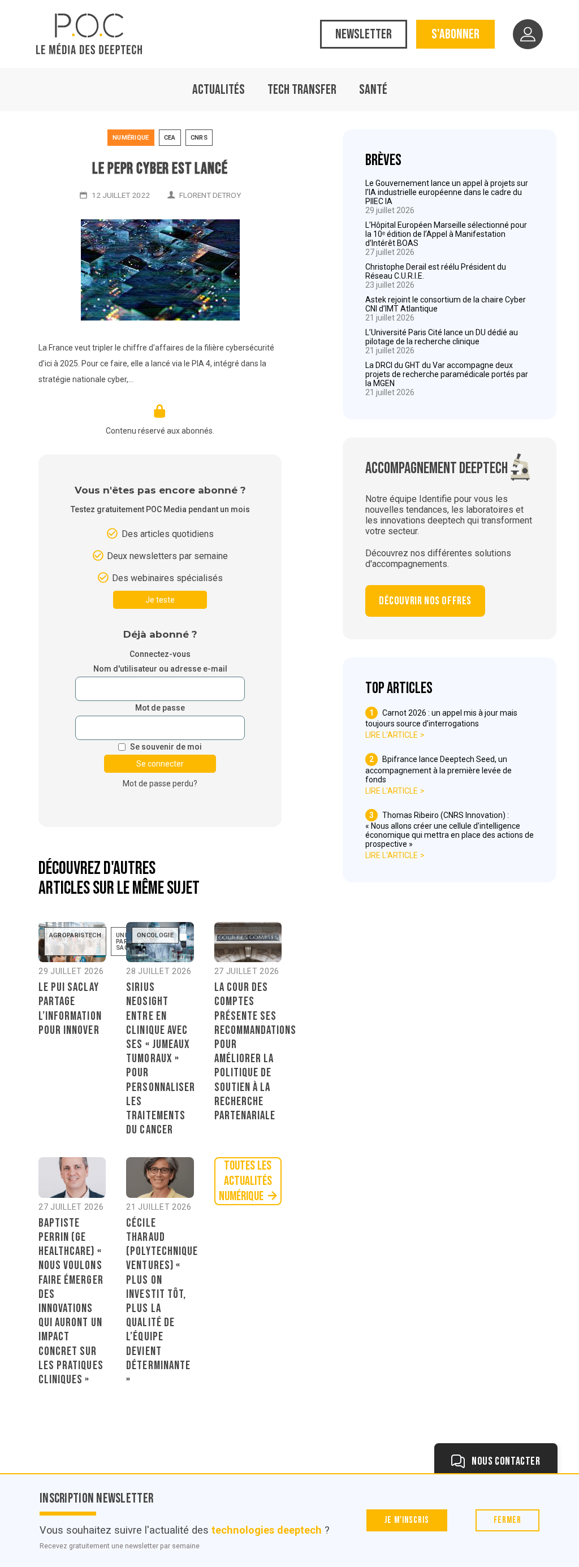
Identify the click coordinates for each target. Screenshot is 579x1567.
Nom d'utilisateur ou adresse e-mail (160, 669)
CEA (170, 137)
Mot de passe (160, 708)
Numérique (131, 137)
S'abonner (455, 34)
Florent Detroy (210, 195)
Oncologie (155, 935)
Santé (373, 89)
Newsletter (363, 34)
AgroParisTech (75, 935)
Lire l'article (391, 734)
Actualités (218, 89)
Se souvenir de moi (166, 747)
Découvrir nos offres (425, 601)
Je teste (160, 599)
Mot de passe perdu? (160, 783)
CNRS (199, 137)
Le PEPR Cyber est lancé (159, 168)
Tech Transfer (301, 89)
